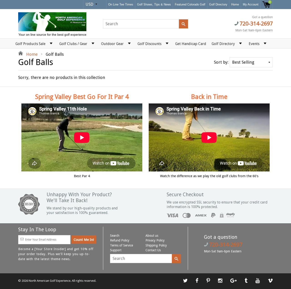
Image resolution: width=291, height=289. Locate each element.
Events (254, 44)
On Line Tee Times (120, 4)
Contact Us (153, 250)
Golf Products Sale (30, 44)
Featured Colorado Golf (190, 4)
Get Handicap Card (190, 44)
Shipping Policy (156, 245)
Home (235, 4)
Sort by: (221, 62)
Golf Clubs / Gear (73, 44)
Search (114, 235)
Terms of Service (121, 245)
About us (152, 235)
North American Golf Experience (49, 280)
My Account (250, 4)
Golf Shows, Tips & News (154, 4)
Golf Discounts (149, 44)
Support (115, 250)
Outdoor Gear (112, 44)
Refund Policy (119, 240)
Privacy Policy (155, 240)
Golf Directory (218, 4)
